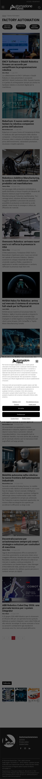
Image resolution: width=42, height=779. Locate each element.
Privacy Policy (26, 418)
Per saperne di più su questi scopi (32, 403)
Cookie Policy (15, 418)
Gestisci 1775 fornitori (16, 403)
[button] (37, 361)
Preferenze (21, 415)
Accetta (21, 408)
